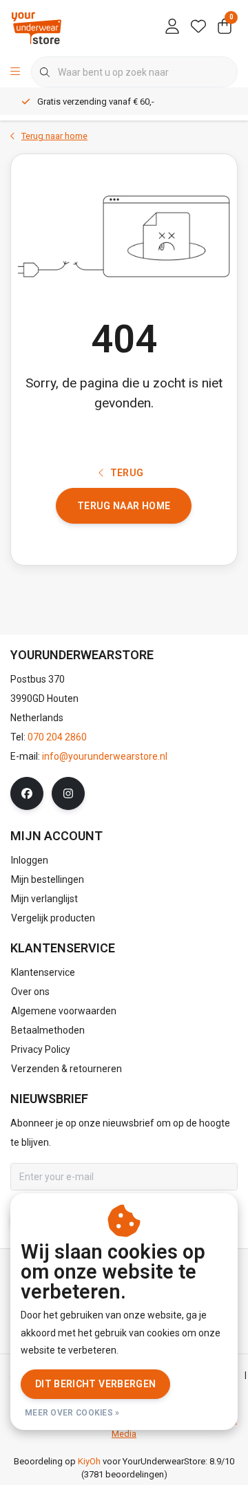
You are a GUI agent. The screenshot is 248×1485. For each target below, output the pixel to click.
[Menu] (15, 72)
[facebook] (26, 793)
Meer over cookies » (72, 1413)
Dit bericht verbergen (95, 1383)
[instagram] (68, 793)
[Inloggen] (172, 27)
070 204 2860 (57, 736)
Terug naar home (123, 505)
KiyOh (89, 1461)
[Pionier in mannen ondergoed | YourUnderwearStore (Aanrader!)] (36, 27)
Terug (127, 472)
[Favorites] (198, 27)
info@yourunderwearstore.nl (104, 756)
